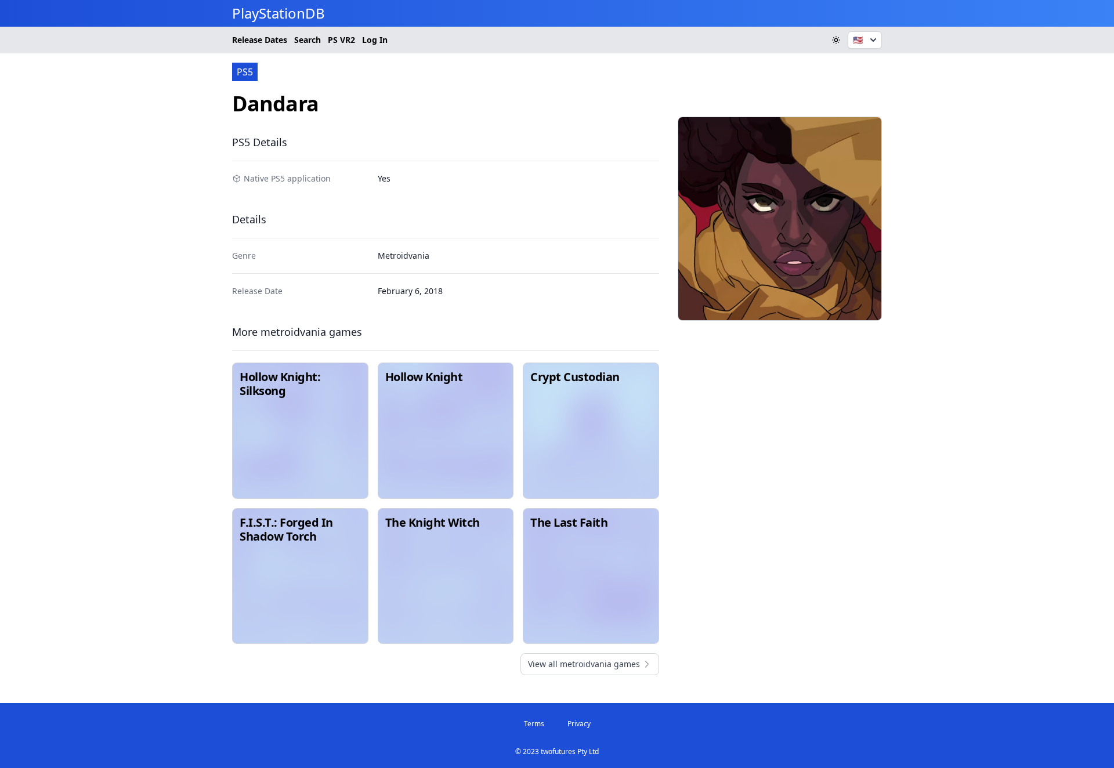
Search (307, 39)
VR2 (341, 39)
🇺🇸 (858, 39)
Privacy (579, 724)
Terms (534, 724)
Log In (375, 39)
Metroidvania (403, 255)
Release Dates (259, 39)
